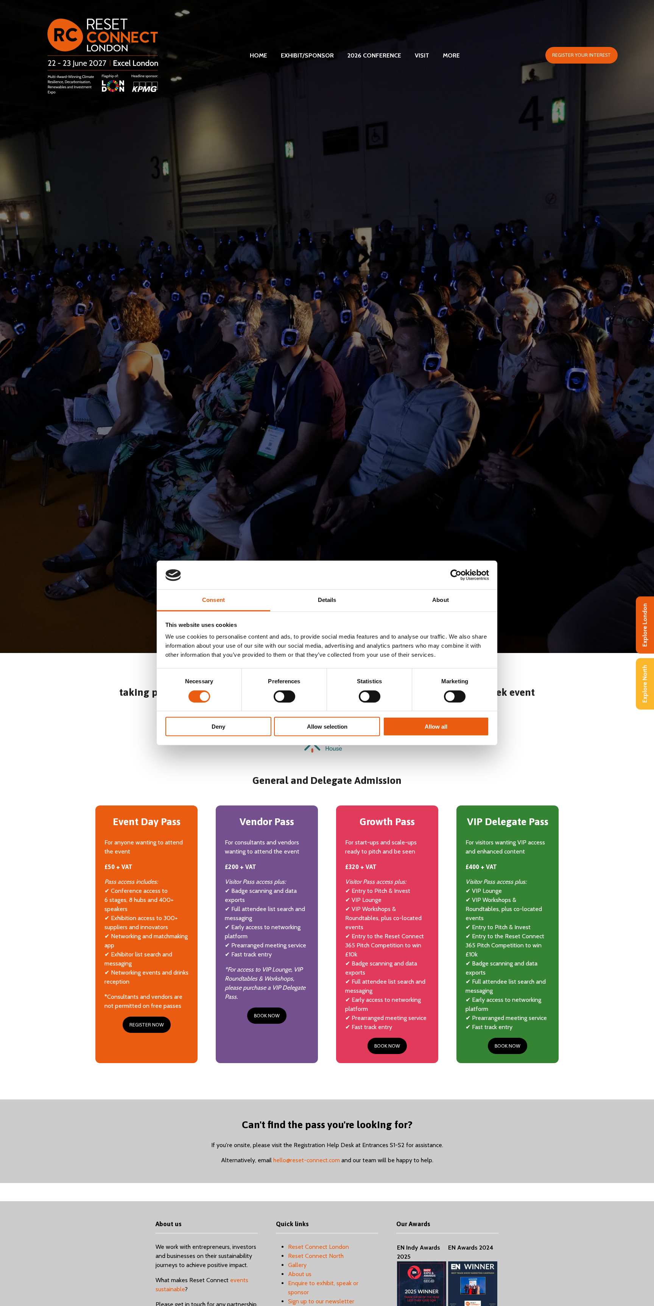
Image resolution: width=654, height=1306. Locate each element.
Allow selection (327, 726)
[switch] (284, 696)
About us (299, 1274)
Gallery (297, 1265)
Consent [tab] (213, 600)
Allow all (436, 726)
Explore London (644, 625)
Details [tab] (327, 600)
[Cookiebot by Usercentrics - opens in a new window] (456, 575)
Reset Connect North (316, 1255)
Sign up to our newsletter (321, 1301)
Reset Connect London (318, 1246)
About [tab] (440, 600)
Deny (218, 726)
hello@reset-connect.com (306, 1160)
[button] (581, 55)
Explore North (644, 684)
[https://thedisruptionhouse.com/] (327, 750)
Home (258, 55)
